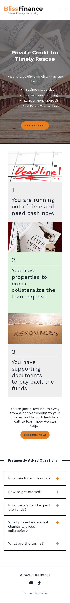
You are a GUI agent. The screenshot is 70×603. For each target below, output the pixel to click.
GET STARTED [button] (35, 125)
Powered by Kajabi (35, 592)
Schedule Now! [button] (35, 434)
